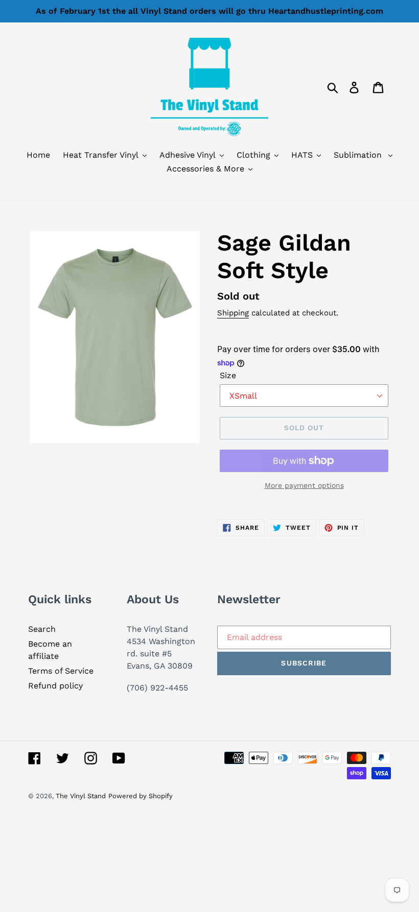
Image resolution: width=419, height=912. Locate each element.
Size (228, 375)
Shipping (233, 312)
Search (42, 629)
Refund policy (55, 686)
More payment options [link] (304, 485)
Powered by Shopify (140, 796)
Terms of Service (61, 671)
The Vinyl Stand (81, 796)
